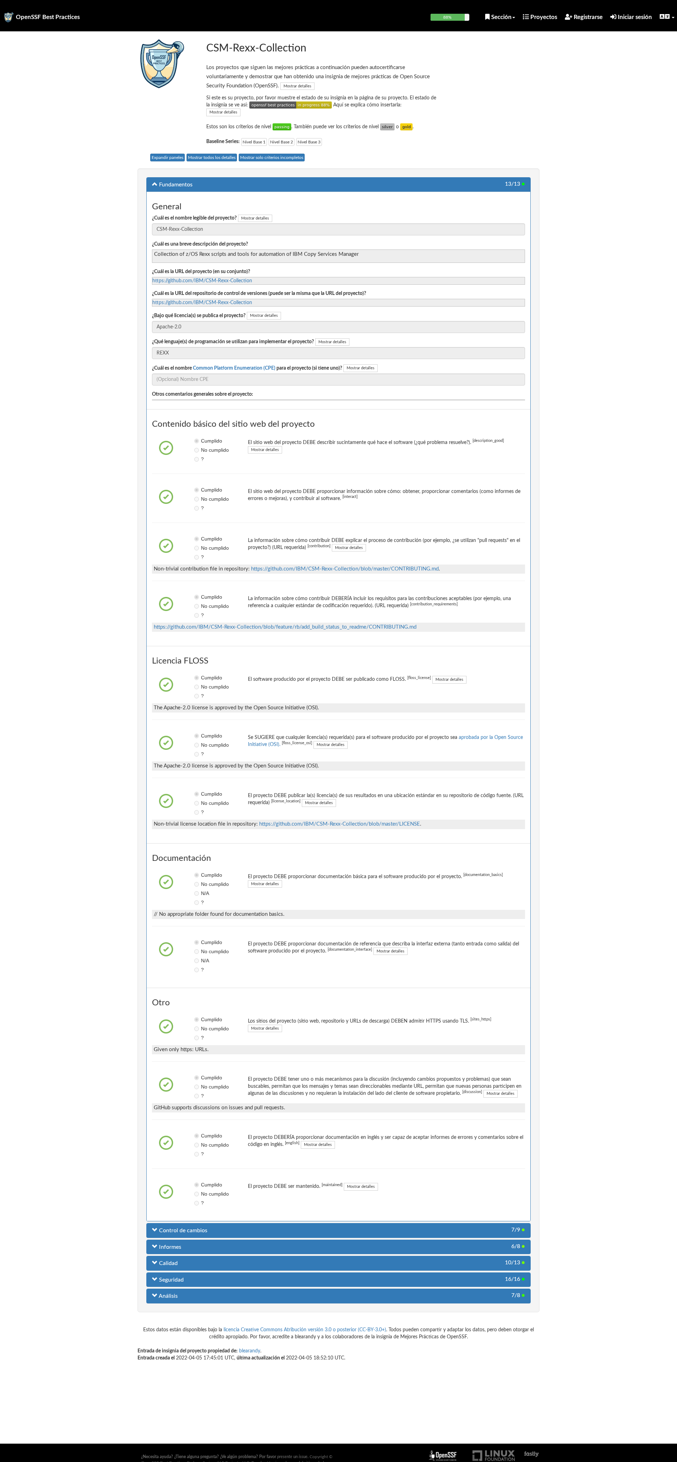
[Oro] (406, 126)
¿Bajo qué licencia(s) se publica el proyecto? (198, 315)
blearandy (249, 1351)
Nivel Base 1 (254, 142)
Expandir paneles (167, 157)
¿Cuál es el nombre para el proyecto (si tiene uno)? (247, 368)
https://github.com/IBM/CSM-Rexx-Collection (202, 280)
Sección (501, 17)
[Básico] (282, 126)
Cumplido (206, 441)
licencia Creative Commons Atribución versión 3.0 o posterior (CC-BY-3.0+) (305, 1329)
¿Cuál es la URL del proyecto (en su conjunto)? (201, 271)
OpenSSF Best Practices (48, 17)
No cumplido (206, 450)
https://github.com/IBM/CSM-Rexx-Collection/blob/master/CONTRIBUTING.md (345, 569)
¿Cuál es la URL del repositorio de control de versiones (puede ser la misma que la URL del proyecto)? (259, 293)
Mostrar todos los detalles (212, 157)
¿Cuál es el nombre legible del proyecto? (194, 218)
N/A (205, 893)
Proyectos (543, 17)
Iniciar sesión (634, 17)
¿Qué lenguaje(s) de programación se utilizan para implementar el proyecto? (233, 341)
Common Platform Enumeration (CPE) (234, 368)
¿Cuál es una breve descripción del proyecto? (200, 244)
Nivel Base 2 (281, 142)
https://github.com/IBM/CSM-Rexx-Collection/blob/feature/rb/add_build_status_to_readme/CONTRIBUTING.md (285, 627)
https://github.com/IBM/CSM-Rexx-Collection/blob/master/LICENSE (339, 824)
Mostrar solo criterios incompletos (271, 157)
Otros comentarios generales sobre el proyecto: (202, 394)
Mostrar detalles (297, 86)
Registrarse (587, 17)
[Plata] (387, 126)
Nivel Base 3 (309, 142)
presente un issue (292, 1457)
